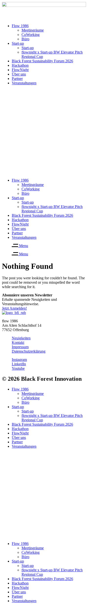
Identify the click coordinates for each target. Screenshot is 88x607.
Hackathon (20, 65)
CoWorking (31, 35)
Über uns (19, 74)
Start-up (18, 43)
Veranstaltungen (24, 83)
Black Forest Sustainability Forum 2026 (42, 61)
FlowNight (20, 70)
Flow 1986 (20, 26)
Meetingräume (33, 30)
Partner (17, 78)
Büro (25, 39)
